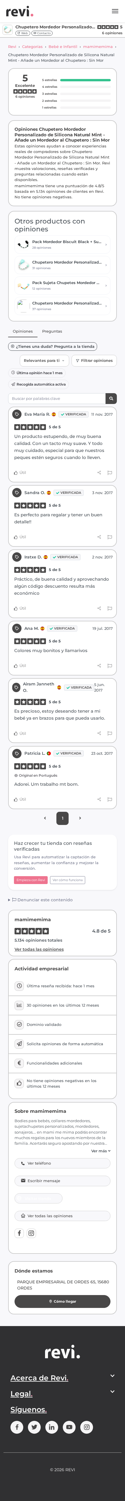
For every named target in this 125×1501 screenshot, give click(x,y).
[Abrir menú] (115, 11)
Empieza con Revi (31, 880)
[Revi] (19, 11)
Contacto (43, 33)
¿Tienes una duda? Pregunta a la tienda (55, 346)
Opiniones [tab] (23, 331)
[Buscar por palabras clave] (111, 398)
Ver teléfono (39, 1163)
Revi (12, 46)
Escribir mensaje (44, 1181)
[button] (62, 1151)
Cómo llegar (65, 1301)
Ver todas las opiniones (39, 949)
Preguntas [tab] (52, 331)
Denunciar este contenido (44, 899)
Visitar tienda (38, 1198)
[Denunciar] (110, 473)
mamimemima (98, 46)
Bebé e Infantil (63, 46)
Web (24, 33)
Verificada (75, 414)
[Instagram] (31, 1233)
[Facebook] (19, 1233)
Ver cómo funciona (68, 880)
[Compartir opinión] (99, 473)
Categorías (32, 46)
